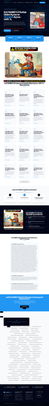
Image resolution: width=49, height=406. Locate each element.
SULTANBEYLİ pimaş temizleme (25, 378)
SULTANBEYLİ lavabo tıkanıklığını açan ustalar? (35, 337)
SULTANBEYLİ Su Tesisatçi (28, 396)
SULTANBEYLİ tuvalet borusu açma (22, 369)
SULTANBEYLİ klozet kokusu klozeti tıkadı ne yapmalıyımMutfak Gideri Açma (31, 380)
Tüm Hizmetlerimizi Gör (24, 181)
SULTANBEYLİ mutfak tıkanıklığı (32, 360)
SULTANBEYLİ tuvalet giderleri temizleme (13, 378)
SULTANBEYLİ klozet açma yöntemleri (13, 380)
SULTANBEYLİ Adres (36, 2)
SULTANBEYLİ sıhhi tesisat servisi (37, 326)
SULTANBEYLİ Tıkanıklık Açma (18, 395)
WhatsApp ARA (16, 30)
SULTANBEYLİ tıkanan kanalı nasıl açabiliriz (35, 351)
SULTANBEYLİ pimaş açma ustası (11, 344)
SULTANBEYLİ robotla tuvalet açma (33, 371)
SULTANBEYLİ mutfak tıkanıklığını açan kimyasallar (32, 362)
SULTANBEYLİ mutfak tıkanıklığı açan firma (16, 362)
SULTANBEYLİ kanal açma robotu (36, 353)
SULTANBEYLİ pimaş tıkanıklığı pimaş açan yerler (35, 344)
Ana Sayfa (11, 2)
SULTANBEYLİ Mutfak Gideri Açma (29, 2)
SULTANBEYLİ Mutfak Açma (39, 403)
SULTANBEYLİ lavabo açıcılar (23, 337)
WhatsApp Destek (43, 0)
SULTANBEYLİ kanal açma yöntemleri (13, 353)
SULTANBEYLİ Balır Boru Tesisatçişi (29, 395)
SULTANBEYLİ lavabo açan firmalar (18, 333)
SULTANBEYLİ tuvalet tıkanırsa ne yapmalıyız (35, 369)
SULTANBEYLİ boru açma (12, 369)
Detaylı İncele (7, 105)
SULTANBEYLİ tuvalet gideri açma (16, 326)
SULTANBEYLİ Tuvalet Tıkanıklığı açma (19, 398)
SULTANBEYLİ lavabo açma (26, 326)
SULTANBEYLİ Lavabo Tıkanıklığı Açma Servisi (19, 397)
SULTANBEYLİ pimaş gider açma (35, 346)
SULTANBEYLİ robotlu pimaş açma (22, 344)
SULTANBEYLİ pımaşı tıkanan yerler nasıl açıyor (35, 342)
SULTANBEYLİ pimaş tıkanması (25, 346)
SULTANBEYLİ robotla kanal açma (25, 353)
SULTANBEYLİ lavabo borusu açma (12, 337)
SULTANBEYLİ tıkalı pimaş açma (12, 342)
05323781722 (42, 2)
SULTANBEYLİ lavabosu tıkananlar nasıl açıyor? (32, 335)
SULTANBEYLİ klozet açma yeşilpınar (36, 378)
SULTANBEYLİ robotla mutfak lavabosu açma (19, 360)
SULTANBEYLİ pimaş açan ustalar (14, 346)
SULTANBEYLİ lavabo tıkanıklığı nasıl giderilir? (17, 335)
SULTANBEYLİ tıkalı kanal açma (13, 351)
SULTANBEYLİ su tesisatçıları (34, 328)
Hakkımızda (15, 2)
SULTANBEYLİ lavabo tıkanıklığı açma (31, 333)
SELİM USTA (8, 30)
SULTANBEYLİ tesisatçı (14, 328)
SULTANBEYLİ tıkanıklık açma (23, 351)
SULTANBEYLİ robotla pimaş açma (22, 342)
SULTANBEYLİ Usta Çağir (20, 2)
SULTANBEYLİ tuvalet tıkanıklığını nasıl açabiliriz (19, 371)
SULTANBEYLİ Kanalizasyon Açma (29, 394)
